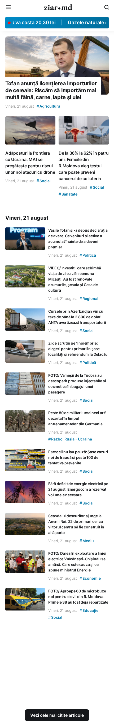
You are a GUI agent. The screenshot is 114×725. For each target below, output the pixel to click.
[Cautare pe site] (106, 7)
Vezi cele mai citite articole (57, 715)
